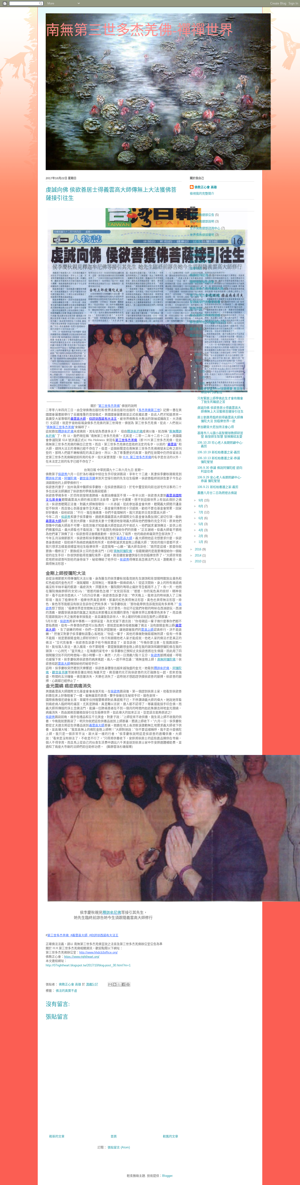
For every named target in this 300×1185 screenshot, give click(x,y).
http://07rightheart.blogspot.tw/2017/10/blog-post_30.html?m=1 (88, 965)
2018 (198, 360)
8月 (201, 506)
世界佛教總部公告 (202, 215)
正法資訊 (196, 241)
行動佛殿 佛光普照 (202, 255)
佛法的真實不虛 (66, 990)
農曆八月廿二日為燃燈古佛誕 (217, 493)
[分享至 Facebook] (123, 984)
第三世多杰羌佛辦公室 (205, 295)
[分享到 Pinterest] (128, 984)
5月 (201, 524)
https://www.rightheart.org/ (81, 956)
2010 (198, 561)
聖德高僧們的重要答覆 (205, 302)
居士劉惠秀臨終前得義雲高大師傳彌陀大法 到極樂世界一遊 (220, 419)
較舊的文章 (170, 1136)
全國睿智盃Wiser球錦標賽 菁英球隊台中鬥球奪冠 (220, 390)
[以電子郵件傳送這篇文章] (110, 984)
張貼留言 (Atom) (119, 1147)
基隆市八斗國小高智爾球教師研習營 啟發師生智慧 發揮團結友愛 (220, 434)
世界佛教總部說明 (202, 221)
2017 (198, 366)
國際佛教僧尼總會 (202, 282)
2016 (198, 549)
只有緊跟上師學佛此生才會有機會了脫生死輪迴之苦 (220, 400)
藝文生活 (196, 329)
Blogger (167, 1175)
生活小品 (196, 248)
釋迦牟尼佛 (134, 431)
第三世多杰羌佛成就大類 (206, 288)
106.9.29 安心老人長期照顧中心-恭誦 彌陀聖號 (219, 479)
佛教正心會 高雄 (206, 187)
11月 (202, 377)
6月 (201, 518)
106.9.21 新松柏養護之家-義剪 (217, 487)
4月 (201, 530)
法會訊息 (196, 268)
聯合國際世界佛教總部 (205, 315)
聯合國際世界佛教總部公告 (208, 322)
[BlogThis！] (114, 984)
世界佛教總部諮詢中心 (205, 228)
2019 (198, 354)
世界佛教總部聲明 (202, 234)
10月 (202, 383)
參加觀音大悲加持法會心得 (215, 427)
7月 (201, 512)
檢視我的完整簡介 (202, 193)
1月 (201, 542)
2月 (201, 536)
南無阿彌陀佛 (123, 551)
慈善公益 (196, 308)
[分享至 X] (119, 984)
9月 (201, 500)
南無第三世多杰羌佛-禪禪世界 (139, 30)
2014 (198, 555)
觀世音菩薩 (60, 672)
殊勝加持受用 (199, 275)
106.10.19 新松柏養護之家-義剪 (218, 452)
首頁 (114, 1136)
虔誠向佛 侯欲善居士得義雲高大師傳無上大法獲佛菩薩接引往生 (220, 409)
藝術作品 (196, 335)
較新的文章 (56, 1136)
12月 (202, 371)
